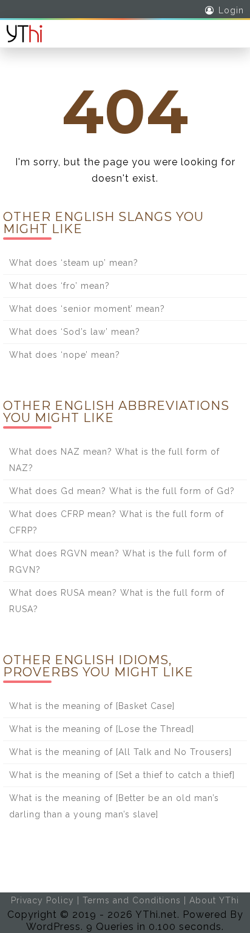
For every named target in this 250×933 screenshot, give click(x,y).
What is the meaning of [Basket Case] (92, 706)
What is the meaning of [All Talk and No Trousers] (120, 752)
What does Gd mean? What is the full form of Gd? (122, 491)
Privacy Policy (42, 900)
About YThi (214, 900)
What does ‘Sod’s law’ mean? (74, 332)
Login (231, 10)
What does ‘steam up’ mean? (73, 263)
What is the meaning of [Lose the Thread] (101, 729)
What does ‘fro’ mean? (59, 286)
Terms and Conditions (132, 900)
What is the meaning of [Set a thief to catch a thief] (122, 775)
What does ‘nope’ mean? (64, 355)
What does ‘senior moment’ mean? (87, 309)
